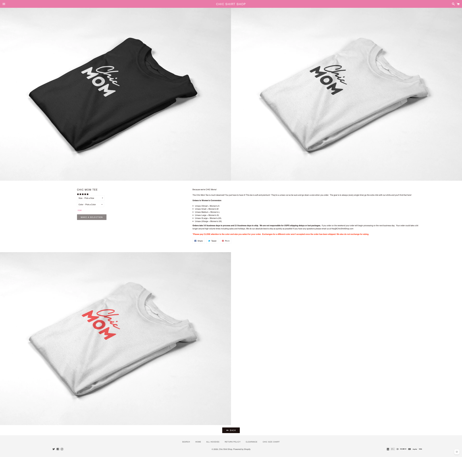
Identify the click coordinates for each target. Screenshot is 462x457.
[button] (83, 194)
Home (198, 442)
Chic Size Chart (271, 442)
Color (81, 204)
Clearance (251, 442)
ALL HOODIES (212, 442)
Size (80, 198)
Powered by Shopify (241, 449)
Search (186, 442)
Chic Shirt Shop (231, 4)
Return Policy (233, 442)
